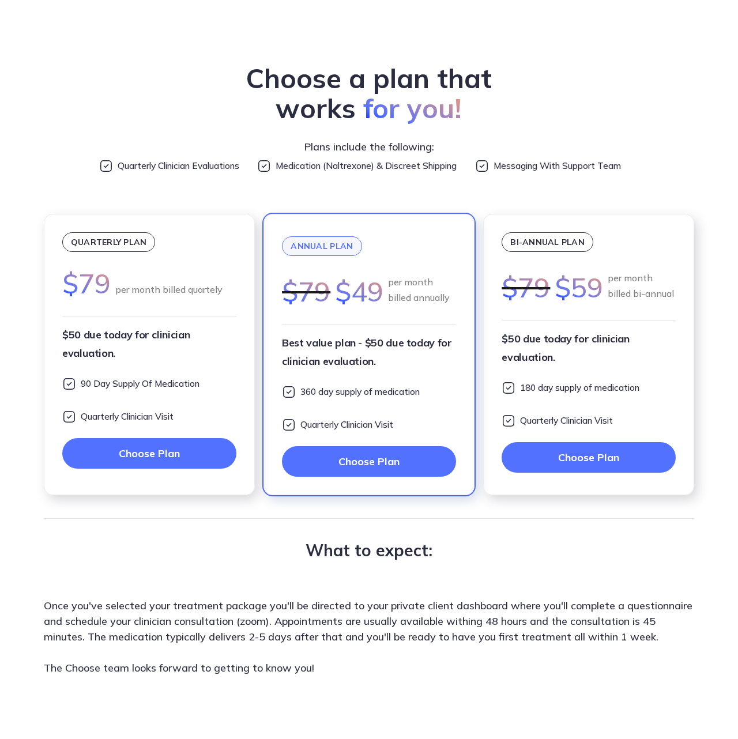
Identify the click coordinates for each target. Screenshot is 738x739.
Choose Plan (149, 453)
